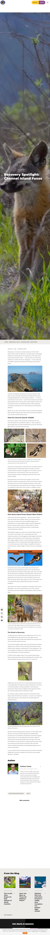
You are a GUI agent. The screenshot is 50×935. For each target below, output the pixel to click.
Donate (35, 2)
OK (25, 933)
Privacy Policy (35, 931)
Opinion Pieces (33, 342)
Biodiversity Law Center (14, 342)
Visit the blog (8, 915)
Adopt (42, 2)
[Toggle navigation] (47, 2)
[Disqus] (25, 818)
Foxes (28, 793)
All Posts (6, 342)
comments (26, 800)
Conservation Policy (25, 342)
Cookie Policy (43, 931)
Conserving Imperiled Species (16, 793)
